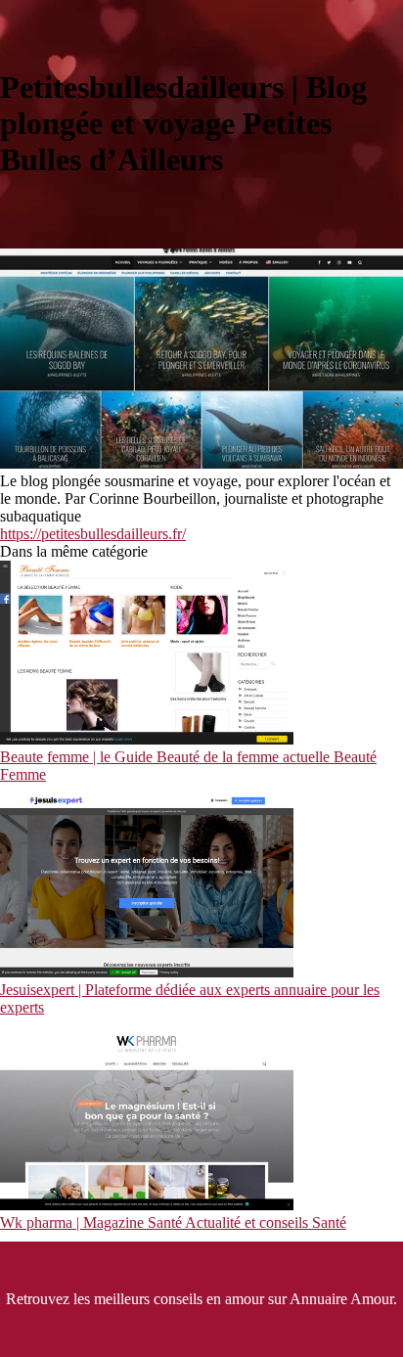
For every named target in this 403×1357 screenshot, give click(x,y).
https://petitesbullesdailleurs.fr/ (93, 533)
